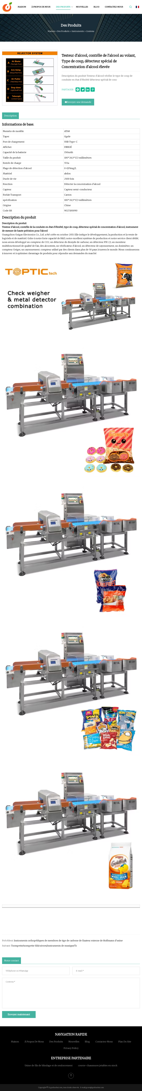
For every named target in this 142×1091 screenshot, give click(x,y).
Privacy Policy (71, 1048)
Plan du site (124, 1041)
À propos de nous (40, 7)
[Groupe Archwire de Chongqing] (7, 7)
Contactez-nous (114, 7)
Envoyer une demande (79, 102)
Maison (22, 7)
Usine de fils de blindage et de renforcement (49, 1065)
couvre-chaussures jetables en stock (97, 1065)
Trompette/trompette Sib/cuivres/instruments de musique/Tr (44, 945)
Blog (96, 7)
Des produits (63, 7)
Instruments (78, 31)
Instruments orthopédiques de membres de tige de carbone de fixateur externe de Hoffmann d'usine (68, 940)
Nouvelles (82, 7)
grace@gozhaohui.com (95, 1087)
